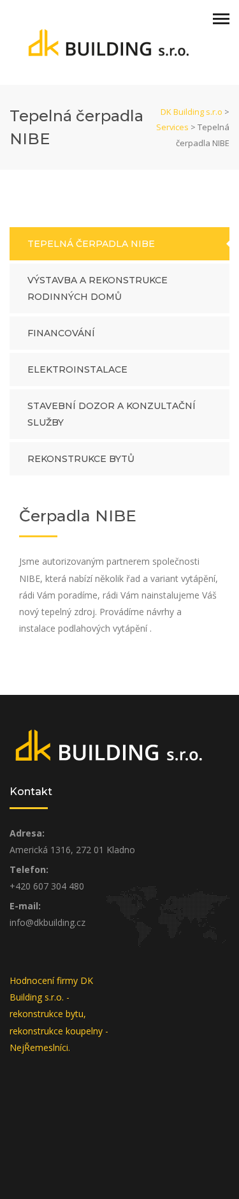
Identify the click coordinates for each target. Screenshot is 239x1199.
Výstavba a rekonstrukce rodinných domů (97, 288)
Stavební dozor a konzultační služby (111, 414)
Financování (61, 333)
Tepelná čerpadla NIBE (91, 243)
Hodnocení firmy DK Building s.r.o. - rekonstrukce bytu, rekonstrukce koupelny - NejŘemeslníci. (59, 1014)
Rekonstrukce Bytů (80, 459)
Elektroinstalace (77, 369)
